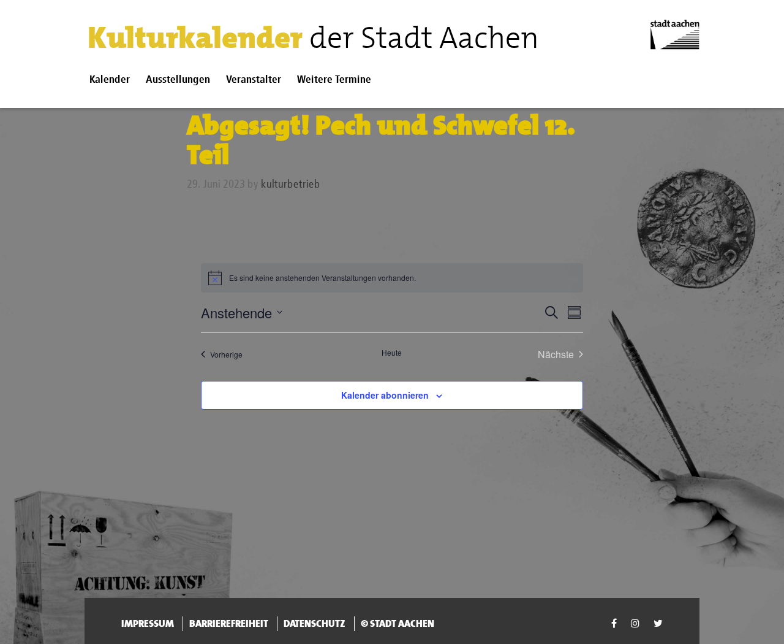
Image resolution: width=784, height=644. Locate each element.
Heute (392, 353)
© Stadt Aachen (397, 623)
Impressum (147, 623)
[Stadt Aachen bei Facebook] (615, 623)
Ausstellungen (178, 80)
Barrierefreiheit (228, 623)
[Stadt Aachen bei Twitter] (658, 623)
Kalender (109, 80)
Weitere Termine (334, 80)
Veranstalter (253, 80)
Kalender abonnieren (385, 395)
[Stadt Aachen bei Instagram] (636, 623)
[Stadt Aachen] (674, 35)
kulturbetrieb (290, 184)
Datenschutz (314, 623)
